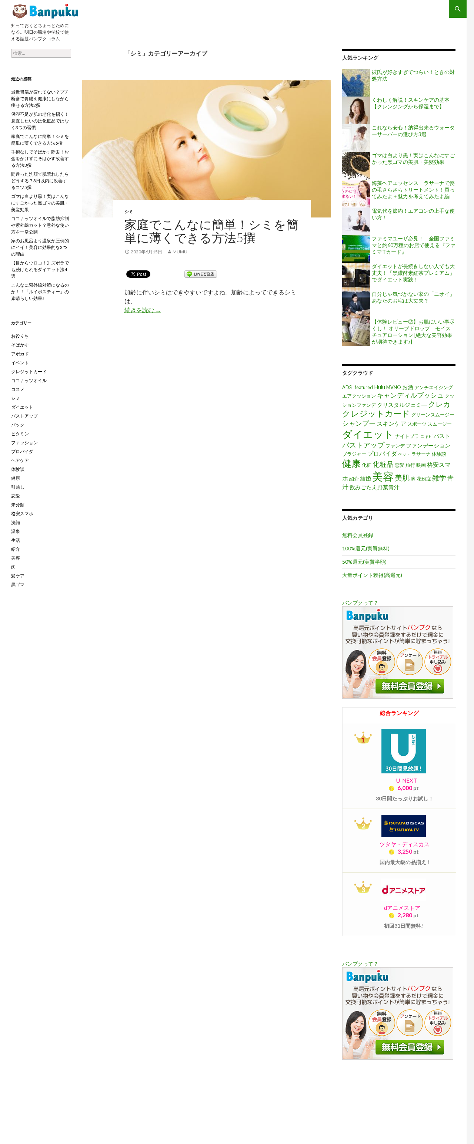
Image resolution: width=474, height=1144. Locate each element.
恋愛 (399, 465)
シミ (128, 211)
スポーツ (417, 424)
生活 (15, 540)
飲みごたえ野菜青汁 (375, 487)
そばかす (20, 345)
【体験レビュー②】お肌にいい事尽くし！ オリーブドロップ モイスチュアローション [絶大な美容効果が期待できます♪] (413, 331)
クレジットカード (376, 413)
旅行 (410, 465)
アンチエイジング (433, 387)
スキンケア (391, 423)
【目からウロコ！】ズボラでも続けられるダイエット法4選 (40, 269)
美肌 (402, 477)
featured (364, 387)
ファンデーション (428, 445)
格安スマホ (22, 513)
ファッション (24, 442)
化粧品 (383, 464)
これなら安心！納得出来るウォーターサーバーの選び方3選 (413, 130)
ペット (404, 454)
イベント (20, 362)
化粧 (366, 465)
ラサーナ (421, 454)
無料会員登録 (357, 535)
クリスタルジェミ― (402, 405)
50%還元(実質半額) (364, 561)
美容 (383, 476)
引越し (17, 487)
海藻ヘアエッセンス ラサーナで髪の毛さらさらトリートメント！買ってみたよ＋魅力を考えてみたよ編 (413, 189)
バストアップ (363, 445)
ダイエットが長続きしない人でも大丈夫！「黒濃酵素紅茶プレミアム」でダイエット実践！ (413, 273)
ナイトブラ (407, 436)
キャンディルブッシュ (410, 395)
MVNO (393, 387)
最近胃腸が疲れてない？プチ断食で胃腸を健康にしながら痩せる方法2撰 (40, 98)
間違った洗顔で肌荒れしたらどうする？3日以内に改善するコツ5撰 (40, 180)
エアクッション (359, 396)
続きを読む (142, 309)
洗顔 (15, 522)
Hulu (379, 387)
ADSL (348, 387)
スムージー (440, 424)
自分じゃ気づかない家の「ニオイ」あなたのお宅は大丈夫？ (413, 297)
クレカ (439, 403)
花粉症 (424, 479)
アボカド (20, 354)
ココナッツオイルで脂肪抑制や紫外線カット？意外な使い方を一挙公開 (40, 225)
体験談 (439, 454)
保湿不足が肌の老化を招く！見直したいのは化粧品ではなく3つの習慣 (40, 120)
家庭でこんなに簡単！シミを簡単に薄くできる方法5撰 (46, 11)
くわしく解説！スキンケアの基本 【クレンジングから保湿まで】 (411, 103)
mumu (180, 251)
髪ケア (17, 575)
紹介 (354, 479)
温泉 (15, 531)
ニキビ (426, 436)
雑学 (439, 477)
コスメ (17, 389)
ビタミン (20, 433)
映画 (421, 465)
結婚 (365, 478)
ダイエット (368, 434)
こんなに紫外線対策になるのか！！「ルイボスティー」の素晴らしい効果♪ (40, 291)
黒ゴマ (17, 584)
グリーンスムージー (432, 415)
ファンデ (395, 446)
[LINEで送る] (200, 273)
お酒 (407, 387)
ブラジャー (354, 454)
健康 (351, 463)
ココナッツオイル (29, 380)
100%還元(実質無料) (366, 548)
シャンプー (358, 423)
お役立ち (20, 336)
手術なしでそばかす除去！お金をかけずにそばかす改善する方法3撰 (40, 158)
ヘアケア (20, 460)
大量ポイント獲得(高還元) (372, 575)
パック (17, 425)
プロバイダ (382, 453)
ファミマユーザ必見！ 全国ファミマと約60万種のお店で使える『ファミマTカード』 (413, 245)
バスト (442, 436)
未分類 (17, 504)
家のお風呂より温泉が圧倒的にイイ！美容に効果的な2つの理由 (40, 247)
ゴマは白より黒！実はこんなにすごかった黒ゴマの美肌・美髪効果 (413, 158)
